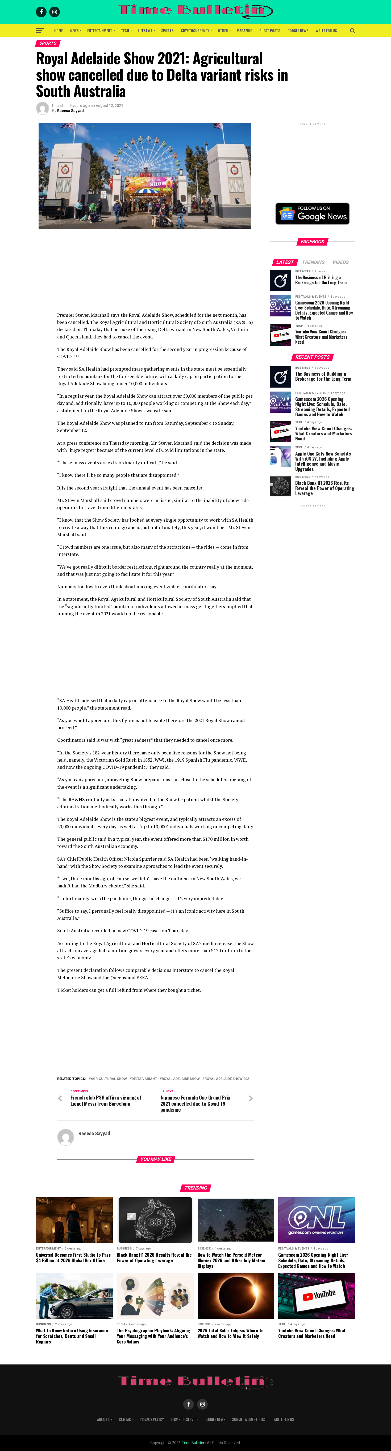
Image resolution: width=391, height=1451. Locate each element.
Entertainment (99, 30)
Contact (126, 1419)
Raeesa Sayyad (70, 111)
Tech (125, 30)
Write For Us (326, 30)
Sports (167, 30)
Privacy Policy (152, 1419)
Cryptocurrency (195, 30)
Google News (298, 30)
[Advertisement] (155, 274)
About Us (105, 1419)
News (74, 30)
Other (223, 30)
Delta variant (144, 1079)
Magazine (244, 30)
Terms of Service (184, 1419)
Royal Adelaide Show (181, 1079)
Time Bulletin (193, 1443)
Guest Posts (269, 30)
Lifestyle (145, 30)
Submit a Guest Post (249, 1419)
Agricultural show (109, 1079)
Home (58, 30)
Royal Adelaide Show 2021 (228, 1079)
